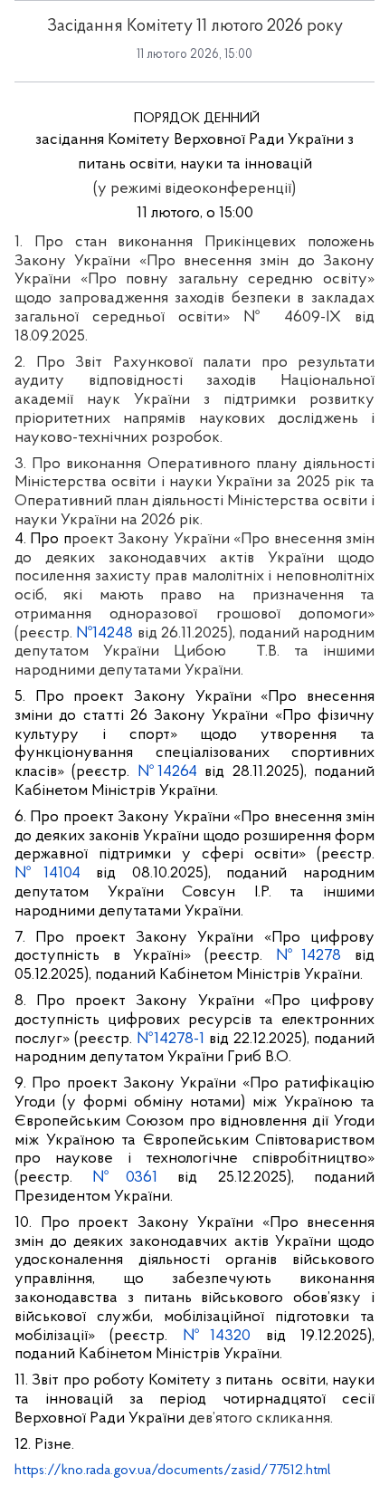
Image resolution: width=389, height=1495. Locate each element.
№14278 (309, 956)
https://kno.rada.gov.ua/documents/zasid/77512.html (172, 1470)
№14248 (104, 634)
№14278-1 (170, 1039)
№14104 (47, 874)
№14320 (217, 1336)
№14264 (167, 772)
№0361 (124, 1178)
